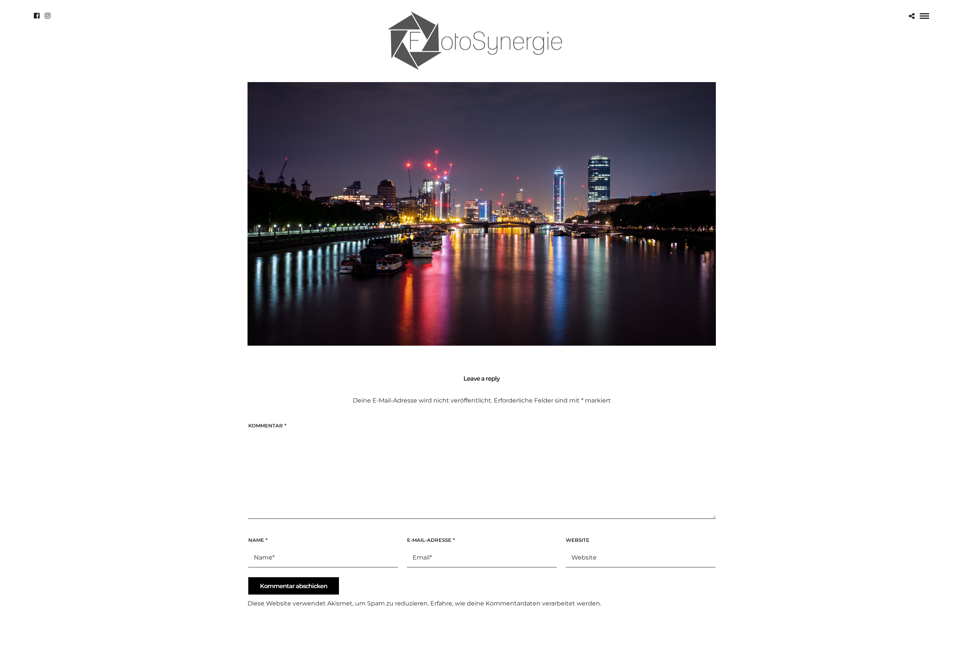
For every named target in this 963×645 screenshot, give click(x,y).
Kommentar (267, 425)
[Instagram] (47, 15)
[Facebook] (36, 15)
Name (257, 540)
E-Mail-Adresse (431, 540)
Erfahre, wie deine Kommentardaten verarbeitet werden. (515, 603)
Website (577, 540)
